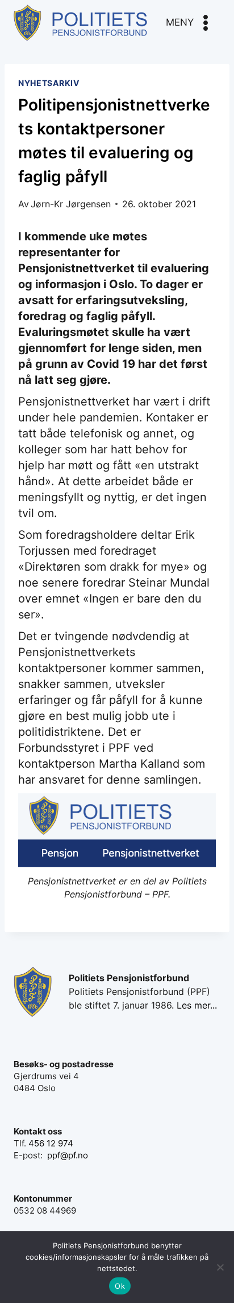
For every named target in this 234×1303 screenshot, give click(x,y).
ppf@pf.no (67, 1155)
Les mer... (197, 1005)
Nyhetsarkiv (49, 83)
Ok (120, 1285)
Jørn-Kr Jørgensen (71, 204)
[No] (219, 1267)
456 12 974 (50, 1143)
